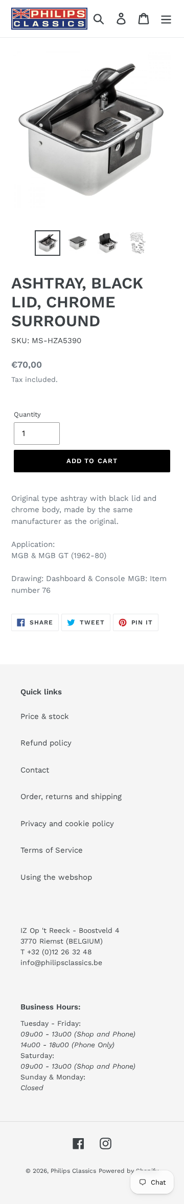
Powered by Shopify (128, 1170)
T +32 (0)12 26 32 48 (56, 952)
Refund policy (46, 743)
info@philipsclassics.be (61, 962)
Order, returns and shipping (71, 796)
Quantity (27, 414)
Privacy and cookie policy (67, 823)
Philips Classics (73, 1170)
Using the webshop (56, 877)
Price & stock (44, 716)
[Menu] (166, 19)
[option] (47, 243)
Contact (34, 770)
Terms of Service (51, 850)
